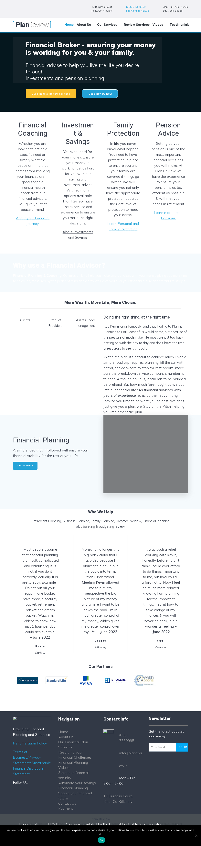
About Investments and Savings (78, 235)
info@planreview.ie (137, 10)
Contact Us (67, 803)
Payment (65, 808)
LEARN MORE (25, 465)
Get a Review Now (100, 93)
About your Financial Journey (32, 221)
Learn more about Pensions (168, 215)
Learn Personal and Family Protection (123, 226)
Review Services (137, 25)
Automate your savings (77, 783)
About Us (84, 25)
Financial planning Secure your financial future (75, 793)
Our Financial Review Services (51, 93)
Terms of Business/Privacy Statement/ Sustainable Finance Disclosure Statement (32, 763)
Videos (158, 25)
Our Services (107, 25)
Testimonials (179, 25)
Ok (101, 840)
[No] (196, 836)
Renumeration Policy (30, 743)
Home (69, 25)
